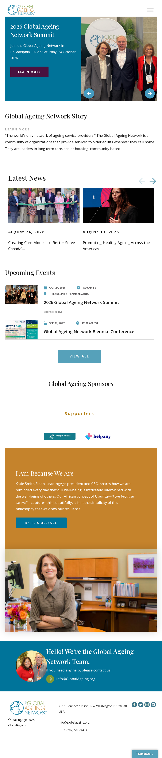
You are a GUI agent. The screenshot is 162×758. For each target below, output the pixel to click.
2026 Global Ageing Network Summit (81, 302)
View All (79, 356)
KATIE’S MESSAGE (41, 523)
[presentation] (142, 181)
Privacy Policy (36, 725)
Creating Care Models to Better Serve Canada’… (41, 245)
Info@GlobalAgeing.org (75, 678)
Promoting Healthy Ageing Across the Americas (116, 245)
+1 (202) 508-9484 (74, 730)
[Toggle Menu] (150, 10)
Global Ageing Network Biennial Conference (89, 331)
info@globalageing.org (74, 722)
